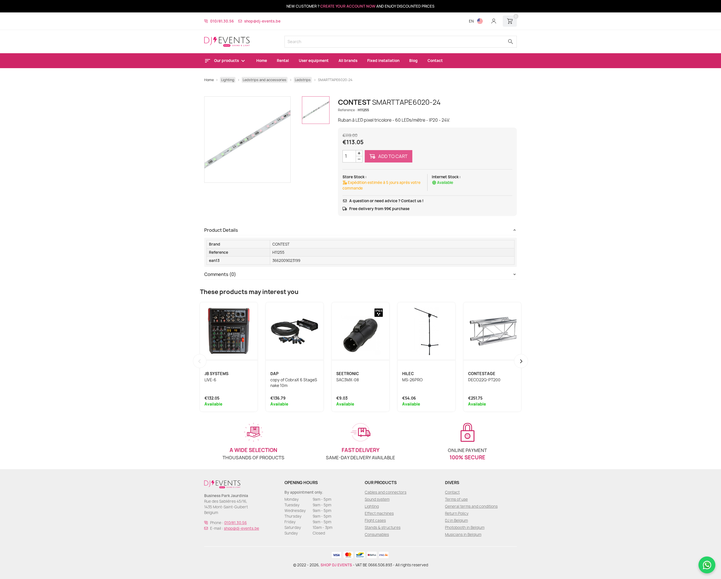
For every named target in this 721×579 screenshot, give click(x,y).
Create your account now (347, 6)
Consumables (377, 534)
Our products (227, 60)
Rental (283, 60)
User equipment (314, 60)
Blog (413, 60)
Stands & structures (382, 527)
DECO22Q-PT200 (484, 379)
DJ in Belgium (456, 520)
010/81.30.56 (222, 21)
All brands (348, 60)
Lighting (372, 506)
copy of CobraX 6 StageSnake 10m (293, 382)
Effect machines (379, 513)
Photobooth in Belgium (464, 527)
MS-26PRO (412, 379)
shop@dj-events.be (262, 21)
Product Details (221, 230)
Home (261, 60)
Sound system (377, 499)
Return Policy (456, 513)
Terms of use (456, 499)
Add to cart (392, 156)
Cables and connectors (385, 492)
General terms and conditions (471, 506)
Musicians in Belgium (463, 534)
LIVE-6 (210, 379)
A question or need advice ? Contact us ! (386, 200)
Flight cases (375, 520)
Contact (435, 60)
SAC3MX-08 (347, 379)
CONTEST (281, 244)
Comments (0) (220, 274)
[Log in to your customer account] (494, 21)
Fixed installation (383, 60)
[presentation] (199, 361)
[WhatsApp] (706, 564)
